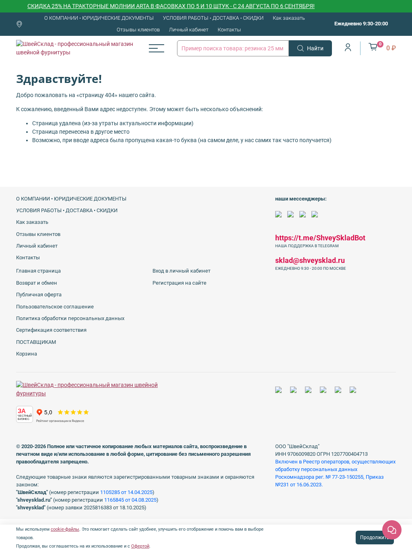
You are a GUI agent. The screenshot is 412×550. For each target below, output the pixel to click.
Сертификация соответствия (51, 330)
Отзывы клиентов (138, 30)
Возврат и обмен (36, 283)
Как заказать (289, 18)
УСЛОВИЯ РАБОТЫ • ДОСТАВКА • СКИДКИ (213, 18)
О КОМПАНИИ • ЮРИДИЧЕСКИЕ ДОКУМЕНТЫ (99, 18)
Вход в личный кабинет (181, 271)
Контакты (229, 30)
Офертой (140, 546)
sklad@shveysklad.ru (310, 260)
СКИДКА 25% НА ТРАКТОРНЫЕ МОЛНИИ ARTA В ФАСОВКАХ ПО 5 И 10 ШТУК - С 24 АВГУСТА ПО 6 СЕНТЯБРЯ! (164, 6)
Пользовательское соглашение (55, 307)
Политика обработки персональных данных (70, 318)
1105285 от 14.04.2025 (126, 492)
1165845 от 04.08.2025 (130, 500)
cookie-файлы (65, 529)
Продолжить (374, 537)
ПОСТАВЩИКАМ (36, 342)
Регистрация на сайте (179, 283)
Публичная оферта (39, 295)
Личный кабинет (188, 30)
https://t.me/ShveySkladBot (320, 238)
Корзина (26, 354)
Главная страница (38, 271)
